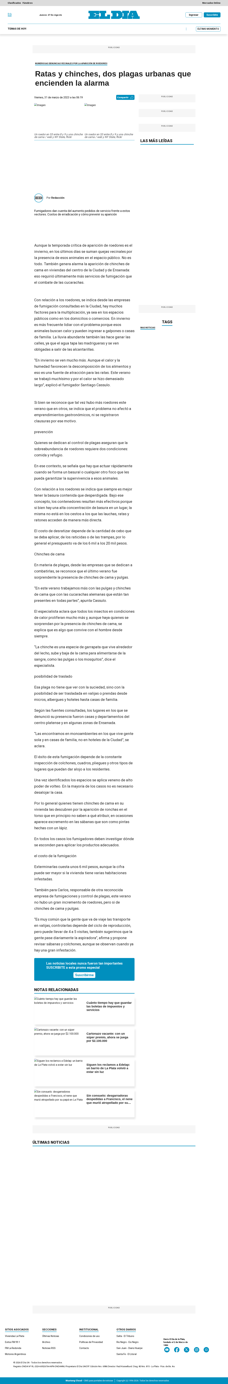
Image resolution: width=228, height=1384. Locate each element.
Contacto (84, 1348)
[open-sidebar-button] (10, 15)
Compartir (123, 97)
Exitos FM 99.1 (12, 1342)
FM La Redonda (13, 1348)
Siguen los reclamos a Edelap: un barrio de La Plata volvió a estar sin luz (108, 1068)
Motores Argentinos (15, 1354)
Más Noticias (147, 327)
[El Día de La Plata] (114, 15)
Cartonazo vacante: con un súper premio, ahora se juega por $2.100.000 (107, 1037)
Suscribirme (84, 975)
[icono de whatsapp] (206, 1349)
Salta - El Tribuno (125, 1336)
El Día (23, 1362)
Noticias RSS (49, 1348)
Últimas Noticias (50, 1336)
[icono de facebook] (176, 1349)
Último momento (208, 29)
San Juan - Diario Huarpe (130, 1348)
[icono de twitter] (186, 1349)
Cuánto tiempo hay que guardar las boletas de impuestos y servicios (109, 1006)
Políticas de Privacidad (91, 1342)
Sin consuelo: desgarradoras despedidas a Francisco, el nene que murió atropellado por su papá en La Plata (109, 1101)
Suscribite (212, 15)
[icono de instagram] (196, 1349)
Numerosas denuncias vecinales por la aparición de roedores (71, 63)
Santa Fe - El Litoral (127, 1354)
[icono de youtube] (167, 1349)
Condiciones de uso (89, 1336)
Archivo (46, 1342)
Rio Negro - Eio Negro (128, 1342)
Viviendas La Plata (14, 1336)
